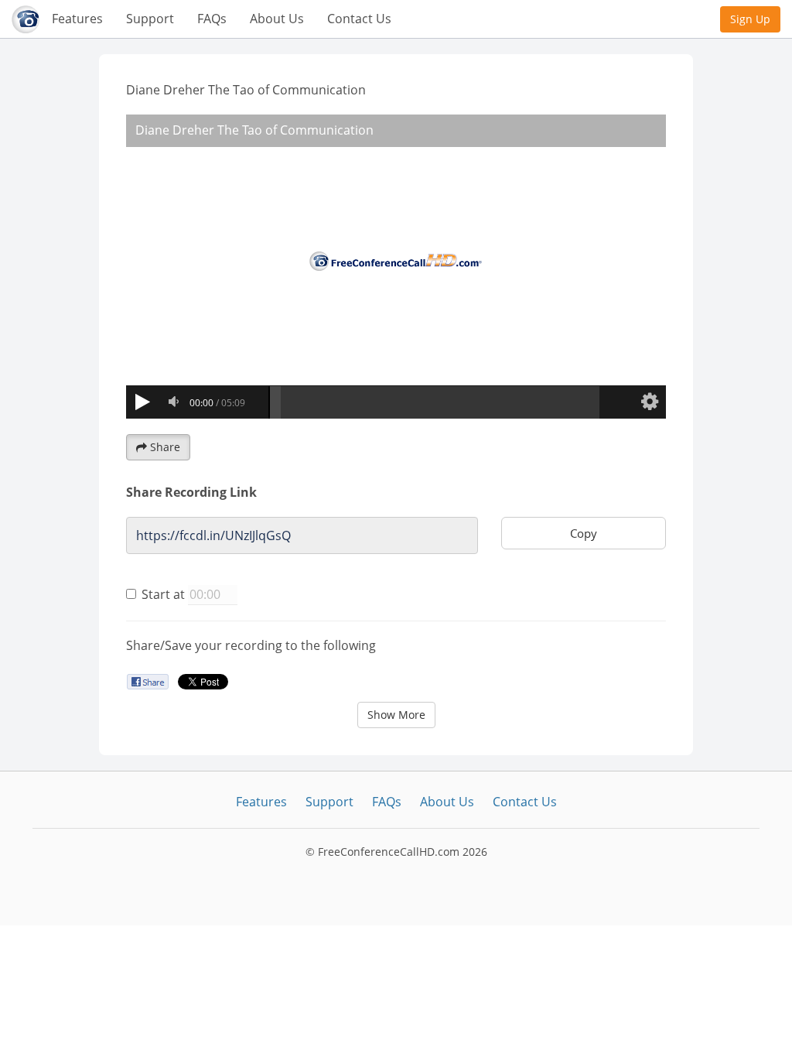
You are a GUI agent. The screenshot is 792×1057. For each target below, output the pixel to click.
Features (77, 18)
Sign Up (750, 19)
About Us (277, 18)
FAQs (212, 18)
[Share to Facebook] (147, 681)
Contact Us (359, 18)
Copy (583, 533)
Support (150, 18)
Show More (396, 714)
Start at (163, 594)
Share (165, 447)
